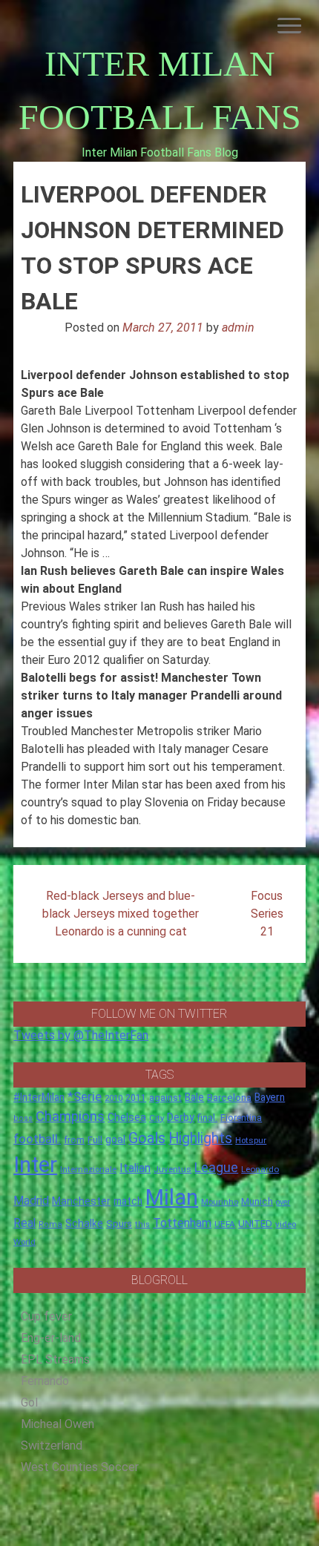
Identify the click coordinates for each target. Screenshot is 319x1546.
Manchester (81, 1201)
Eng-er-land (51, 1338)
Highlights (200, 1138)
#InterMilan (39, 1097)
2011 (135, 1098)
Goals (146, 1138)
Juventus (172, 1169)
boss (23, 1118)
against (165, 1097)
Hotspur (250, 1140)
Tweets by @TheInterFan (80, 1035)
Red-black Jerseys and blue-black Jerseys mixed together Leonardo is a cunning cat (120, 913)
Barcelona (229, 1097)
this (142, 1224)
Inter (35, 1164)
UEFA (224, 1224)
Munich (257, 1201)
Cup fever (46, 1316)
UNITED (255, 1223)
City (156, 1118)
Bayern (269, 1097)
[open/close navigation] (289, 25)
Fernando (45, 1381)
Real (24, 1223)
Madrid (31, 1201)
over (283, 1202)
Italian (135, 1168)
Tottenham (182, 1223)
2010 (113, 1098)
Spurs (119, 1223)
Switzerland (51, 1445)
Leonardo (260, 1169)
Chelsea (127, 1117)
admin (238, 327)
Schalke (84, 1223)
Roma (50, 1224)
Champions (70, 1116)
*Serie (85, 1096)
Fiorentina (241, 1118)
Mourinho (219, 1202)
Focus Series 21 (267, 913)
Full (95, 1139)
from (74, 1140)
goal (115, 1139)
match (128, 1201)
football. (37, 1138)
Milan (171, 1197)
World (24, 1242)
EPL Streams (55, 1359)
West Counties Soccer (80, 1467)
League (216, 1167)
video (285, 1224)
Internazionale (88, 1169)
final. (207, 1117)
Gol (29, 1402)
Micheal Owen (57, 1424)
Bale (194, 1097)
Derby (180, 1117)
